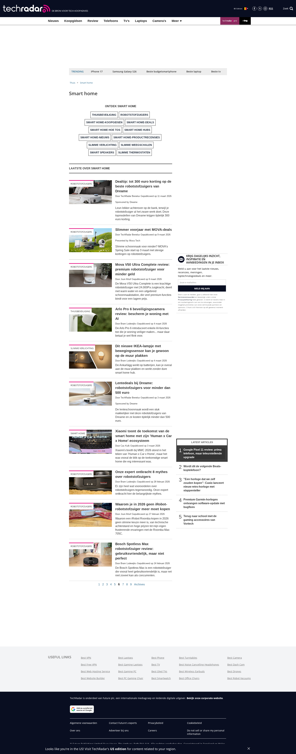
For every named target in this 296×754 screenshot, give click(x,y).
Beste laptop (193, 71)
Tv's (127, 21)
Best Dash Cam (236, 664)
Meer (176, 21)
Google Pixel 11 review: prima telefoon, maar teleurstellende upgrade (202, 453)
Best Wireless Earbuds (192, 671)
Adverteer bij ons (119, 730)
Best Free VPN (89, 664)
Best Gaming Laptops (130, 664)
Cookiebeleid (194, 723)
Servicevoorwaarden (186, 297)
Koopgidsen (73, 21)
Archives (139, 584)
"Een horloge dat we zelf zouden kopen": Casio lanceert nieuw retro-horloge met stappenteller (203, 485)
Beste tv (216, 71)
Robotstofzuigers (81, 183)
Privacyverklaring (185, 299)
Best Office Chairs (189, 678)
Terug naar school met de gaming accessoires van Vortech (200, 520)
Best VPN (86, 657)
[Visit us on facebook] (254, 9)
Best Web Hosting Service (95, 671)
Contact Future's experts (123, 723)
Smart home (86, 82)
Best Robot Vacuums (239, 678)
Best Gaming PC (127, 671)
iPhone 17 (97, 71)
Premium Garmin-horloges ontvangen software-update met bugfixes (204, 503)
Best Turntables (188, 657)
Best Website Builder (93, 678)
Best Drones (234, 671)
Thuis (72, 82)
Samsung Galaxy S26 (125, 71)
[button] (288, 8)
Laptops (141, 21)
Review (93, 21)
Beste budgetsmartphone (161, 71)
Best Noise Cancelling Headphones (199, 664)
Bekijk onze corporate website (205, 698)
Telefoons (111, 21)
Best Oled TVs (159, 671)
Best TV (155, 664)
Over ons (75, 730)
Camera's (159, 21)
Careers (152, 730)
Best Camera (234, 657)
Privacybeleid (155, 723)
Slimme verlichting (82, 348)
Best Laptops (125, 657)
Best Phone (157, 657)
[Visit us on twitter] (260, 9)
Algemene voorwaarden (83, 723)
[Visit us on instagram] (265, 9)
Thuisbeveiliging (80, 311)
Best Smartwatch (161, 678)
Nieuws (53, 21)
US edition (118, 749)
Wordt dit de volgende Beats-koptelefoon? (202, 468)
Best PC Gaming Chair (130, 678)
